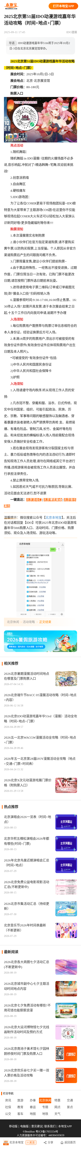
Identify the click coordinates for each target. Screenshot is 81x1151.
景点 (70, 1107)
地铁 (45, 1113)
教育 (20, 1107)
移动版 (13, 1126)
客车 (20, 1113)
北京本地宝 (54, 517)
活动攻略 (29, 622)
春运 (33, 1107)
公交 (8, 1113)
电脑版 (24, 1126)
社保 (8, 1107)
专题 (45, 1107)
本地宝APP (65, 1126)
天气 (57, 1113)
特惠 (57, 1100)
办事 (33, 1100)
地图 (33, 1113)
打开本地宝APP (63, 6)
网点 (57, 1107)
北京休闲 (13, 622)
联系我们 (50, 1126)
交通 (70, 1100)
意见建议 (37, 1126)
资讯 (8, 1100)
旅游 (20, 1100)
